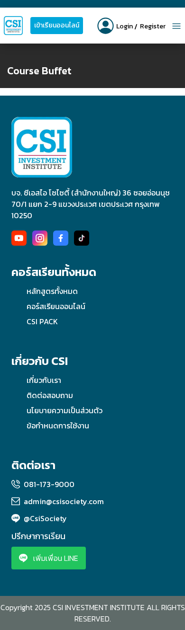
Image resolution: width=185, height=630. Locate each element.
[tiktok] (81, 238)
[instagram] (39, 238)
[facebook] (60, 238)
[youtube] (19, 238)
